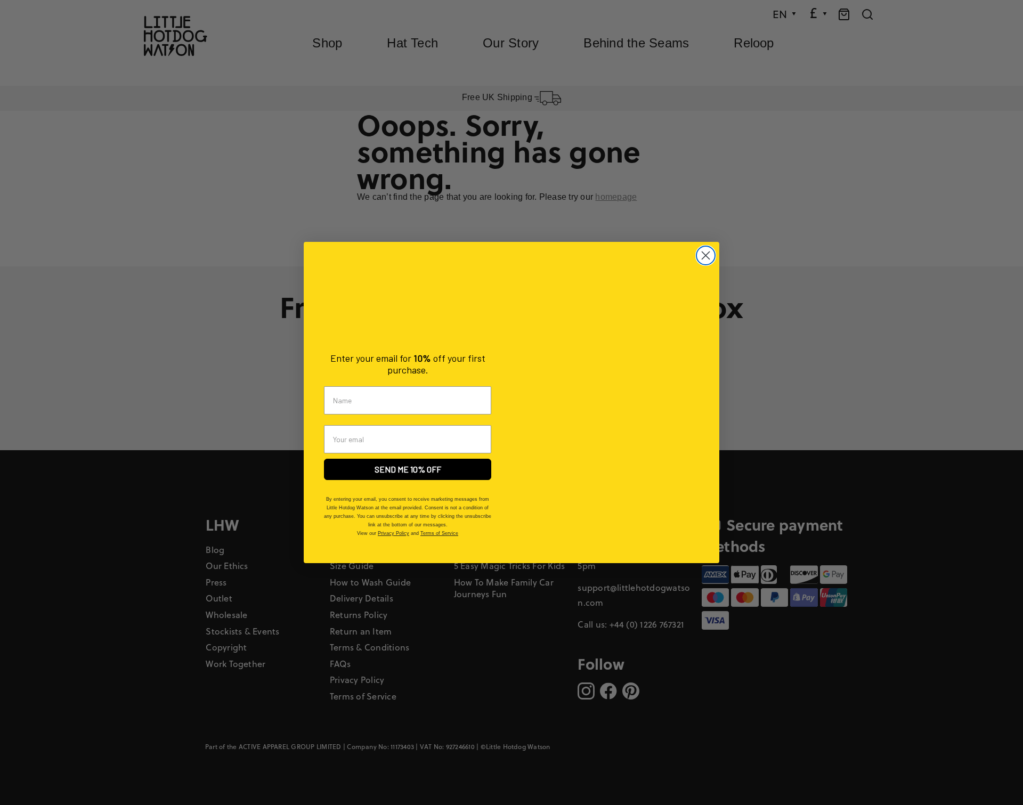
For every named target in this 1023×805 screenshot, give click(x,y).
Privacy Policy (393, 533)
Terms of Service (439, 533)
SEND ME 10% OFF (408, 469)
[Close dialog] (705, 255)
